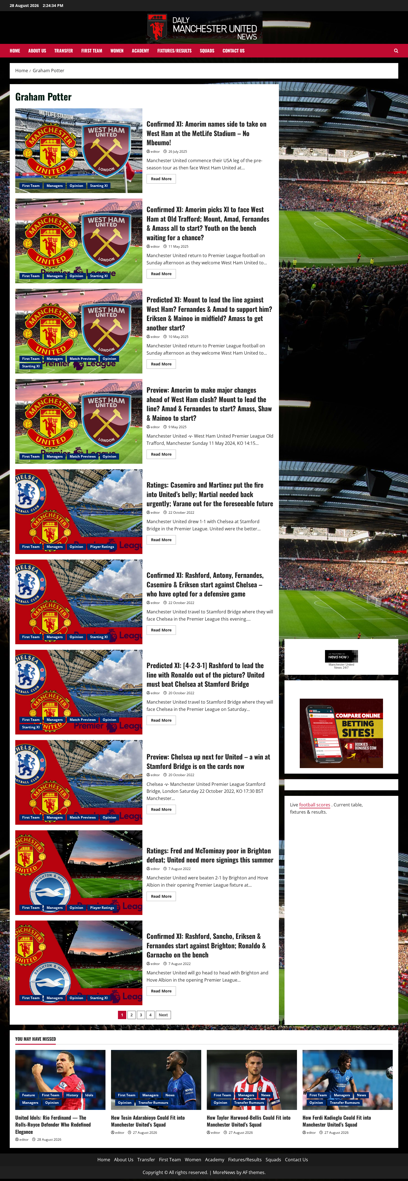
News (170, 1095)
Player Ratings (102, 546)
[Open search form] (396, 50)
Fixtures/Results (174, 50)
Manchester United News (341, 666)
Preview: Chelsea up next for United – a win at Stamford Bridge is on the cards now (78, 782)
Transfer (63, 50)
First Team (91, 50)
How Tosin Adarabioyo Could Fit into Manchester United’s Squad (148, 1121)
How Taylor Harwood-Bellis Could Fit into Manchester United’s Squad (249, 1121)
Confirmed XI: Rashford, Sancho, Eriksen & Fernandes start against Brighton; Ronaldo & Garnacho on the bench (78, 963)
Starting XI (99, 185)
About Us (37, 50)
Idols (89, 1095)
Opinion (76, 185)
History (72, 1095)
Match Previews (83, 358)
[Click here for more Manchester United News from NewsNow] (341, 656)
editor (155, 151)
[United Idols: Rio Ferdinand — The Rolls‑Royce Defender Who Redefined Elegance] (60, 1080)
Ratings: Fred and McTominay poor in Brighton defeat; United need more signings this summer (78, 872)
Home (15, 50)
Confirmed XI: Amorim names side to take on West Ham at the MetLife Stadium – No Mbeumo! (78, 150)
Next (163, 1014)
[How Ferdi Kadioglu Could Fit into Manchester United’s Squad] (348, 1080)
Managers (55, 185)
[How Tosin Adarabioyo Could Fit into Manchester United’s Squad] (156, 1080)
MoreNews (224, 1172)
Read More (163, 180)
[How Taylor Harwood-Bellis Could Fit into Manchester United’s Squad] (252, 1080)
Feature (28, 1095)
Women (117, 50)
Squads (207, 50)
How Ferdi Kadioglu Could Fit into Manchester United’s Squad (337, 1121)
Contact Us (234, 50)
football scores (314, 804)
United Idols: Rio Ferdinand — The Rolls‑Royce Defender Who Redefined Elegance (53, 1124)
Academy (140, 50)
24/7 (345, 667)
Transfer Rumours (153, 1102)
